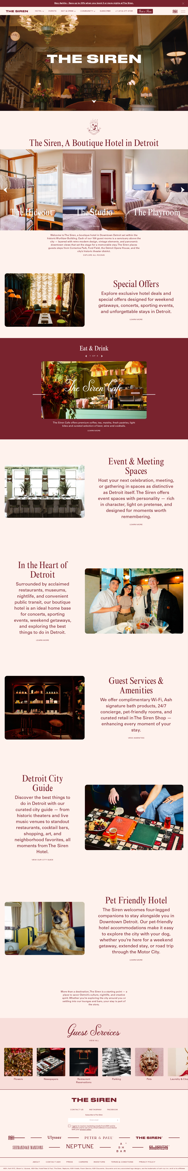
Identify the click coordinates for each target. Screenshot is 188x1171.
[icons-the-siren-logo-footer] (94, 1100)
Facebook (112, 1110)
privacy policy (85, 1129)
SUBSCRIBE (105, 11)
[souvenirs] (159, 1147)
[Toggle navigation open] (183, 11)
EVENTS (52, 11)
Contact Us (76, 1110)
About (36, 1162)
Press (69, 1162)
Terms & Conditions (122, 1162)
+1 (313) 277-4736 (124, 11)
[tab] (39, 11)
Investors (99, 1162)
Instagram (95, 1110)
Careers (83, 1162)
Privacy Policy (147, 1162)
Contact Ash (53, 1162)
